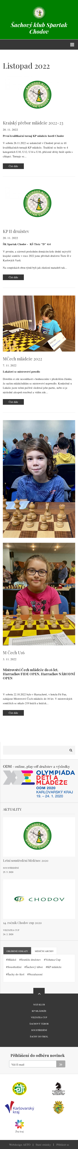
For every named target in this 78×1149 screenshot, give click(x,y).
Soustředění (11, 867)
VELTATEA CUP (39, 1017)
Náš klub (39, 1004)
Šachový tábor (34, 967)
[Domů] (39, 12)
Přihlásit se (62, 1144)
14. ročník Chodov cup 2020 (22, 923)
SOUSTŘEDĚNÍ (39, 1030)
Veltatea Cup (11, 929)
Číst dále (16, 166)
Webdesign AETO (19, 1144)
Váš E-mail (17, 1064)
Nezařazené (36, 974)
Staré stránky (43, 1144)
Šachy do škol (16, 974)
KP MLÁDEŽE (39, 1010)
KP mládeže (54, 967)
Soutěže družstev (31, 959)
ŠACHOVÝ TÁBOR (39, 1023)
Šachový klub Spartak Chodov (39, 28)
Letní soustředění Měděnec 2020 (25, 861)
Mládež (12, 959)
